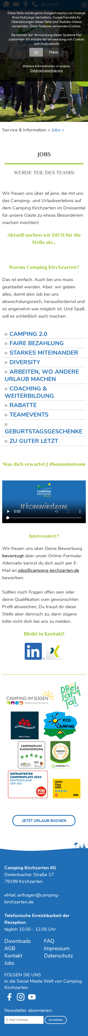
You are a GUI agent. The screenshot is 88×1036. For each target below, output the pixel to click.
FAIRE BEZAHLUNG (37, 343)
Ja (36, 52)
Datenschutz (58, 955)
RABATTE (23, 405)
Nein (54, 52)
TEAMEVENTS (29, 415)
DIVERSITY (25, 362)
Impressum (56, 948)
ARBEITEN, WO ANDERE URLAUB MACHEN (42, 375)
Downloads (17, 941)
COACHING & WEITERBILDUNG (29, 392)
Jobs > (58, 130)
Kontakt (13, 955)
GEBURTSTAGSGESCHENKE (43, 431)
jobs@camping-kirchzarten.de (48, 570)
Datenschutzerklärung (46, 70)
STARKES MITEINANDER (44, 353)
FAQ (49, 941)
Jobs (9, 963)
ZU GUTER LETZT (34, 441)
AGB (9, 948)
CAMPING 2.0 (28, 334)
